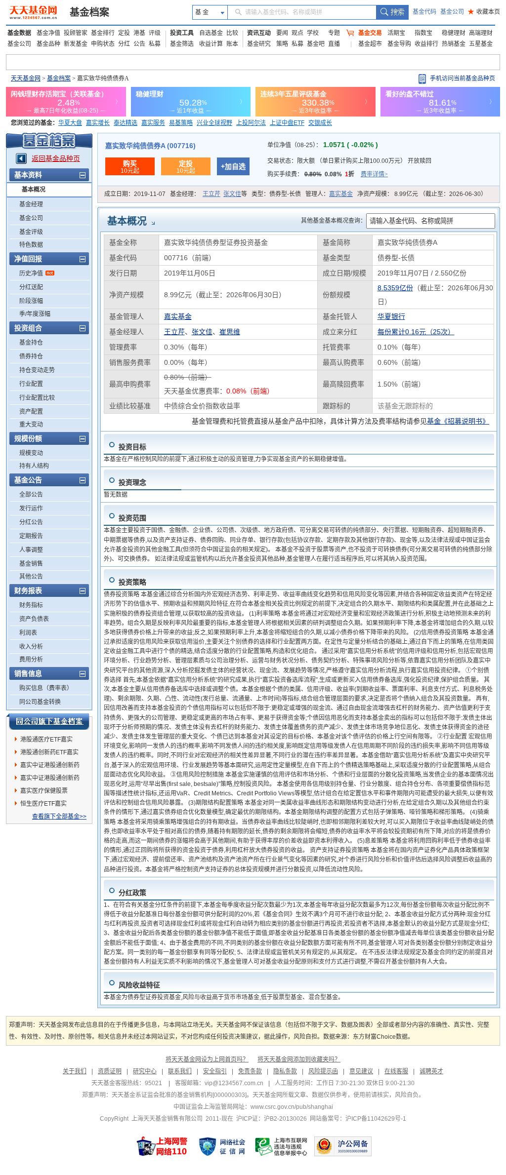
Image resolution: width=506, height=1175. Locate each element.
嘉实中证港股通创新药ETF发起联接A (50, 779)
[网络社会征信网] (222, 1146)
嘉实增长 (98, 122)
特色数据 (31, 244)
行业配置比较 (37, 397)
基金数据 (19, 33)
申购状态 (103, 43)
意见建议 (361, 1071)
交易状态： (349, 160)
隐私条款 (285, 1071)
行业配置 (31, 384)
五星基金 (481, 43)
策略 (282, 43)
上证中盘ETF (287, 122)
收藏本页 (484, 11)
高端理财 (481, 33)
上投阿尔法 (251, 122)
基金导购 (399, 43)
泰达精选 (125, 122)
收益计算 (211, 43)
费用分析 (31, 659)
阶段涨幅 (31, 301)
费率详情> (374, 174)
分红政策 (132, 893)
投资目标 (132, 447)
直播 (334, 43)
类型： (276, 194)
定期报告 (31, 536)
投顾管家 (75, 33)
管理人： (329, 194)
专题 (334, 33)
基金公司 (452, 11)
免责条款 (250, 1071)
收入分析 (31, 646)
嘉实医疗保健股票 (44, 790)
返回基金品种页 (56, 158)
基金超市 (370, 43)
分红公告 (31, 522)
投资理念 (132, 482)
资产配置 (31, 411)
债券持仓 (31, 356)
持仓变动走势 (37, 370)
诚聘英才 (431, 1071)
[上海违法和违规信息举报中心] (281, 1146)
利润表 (28, 632)
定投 (124, 33)
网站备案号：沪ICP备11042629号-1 (358, 1118)
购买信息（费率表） (46, 688)
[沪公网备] (343, 1146)
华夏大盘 (70, 122)
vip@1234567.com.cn (234, 1083)
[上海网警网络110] (162, 1146)
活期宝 (396, 33)
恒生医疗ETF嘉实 (43, 803)
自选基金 (211, 33)
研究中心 (145, 1071)
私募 (155, 43)
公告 (139, 43)
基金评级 (31, 232)
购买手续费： (327, 174)
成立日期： (135, 194)
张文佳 (232, 194)
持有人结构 (34, 466)
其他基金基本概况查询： (333, 220)
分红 (124, 43)
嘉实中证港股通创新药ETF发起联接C (50, 767)
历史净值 (31, 273)
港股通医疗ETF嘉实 (46, 739)
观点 (297, 33)
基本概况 (33, 189)
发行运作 (31, 508)
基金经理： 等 (208, 194)
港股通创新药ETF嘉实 (49, 752)
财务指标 (31, 605)
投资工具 (182, 33)
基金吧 (316, 43)
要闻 (282, 33)
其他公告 (31, 576)
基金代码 (424, 11)
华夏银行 (391, 316)
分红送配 (31, 287)
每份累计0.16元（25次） (416, 332)
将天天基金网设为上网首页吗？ (207, 1059)
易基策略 (181, 122)
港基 (139, 33)
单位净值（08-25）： (322, 145)
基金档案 (89, 12)
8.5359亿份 (395, 288)
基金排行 (103, 33)
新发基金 (75, 43)
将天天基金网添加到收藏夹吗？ (298, 1059)
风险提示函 (323, 1071)
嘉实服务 (153, 122)
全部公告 (31, 494)
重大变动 (31, 424)
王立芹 (211, 194)
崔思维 (229, 332)
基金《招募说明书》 (458, 421)
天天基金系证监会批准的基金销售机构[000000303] (179, 1095)
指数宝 (423, 33)
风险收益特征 (139, 985)
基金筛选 (182, 43)
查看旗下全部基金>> (59, 816)
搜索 (392, 12)
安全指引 (215, 1071)
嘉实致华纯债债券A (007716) (150, 146)
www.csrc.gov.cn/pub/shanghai (292, 1106)
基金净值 (48, 33)
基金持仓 (31, 342)
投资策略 (132, 582)
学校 (313, 33)
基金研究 (259, 43)
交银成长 (320, 122)
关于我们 (74, 1071)
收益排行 (426, 43)
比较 (232, 33)
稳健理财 (453, 33)
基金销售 (31, 563)
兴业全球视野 (214, 122)
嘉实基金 (341, 194)
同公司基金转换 (40, 702)
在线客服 (396, 1071)
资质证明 (110, 1071)
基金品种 (48, 43)
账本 (232, 43)
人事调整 (31, 550)
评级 (155, 33)
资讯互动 (259, 33)
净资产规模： (422, 194)
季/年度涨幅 (34, 314)
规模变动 (31, 453)
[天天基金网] (34, 12)
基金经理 (31, 204)
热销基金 (453, 43)
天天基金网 (26, 78)
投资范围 (132, 518)
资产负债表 (34, 619)
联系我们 (180, 1071)
